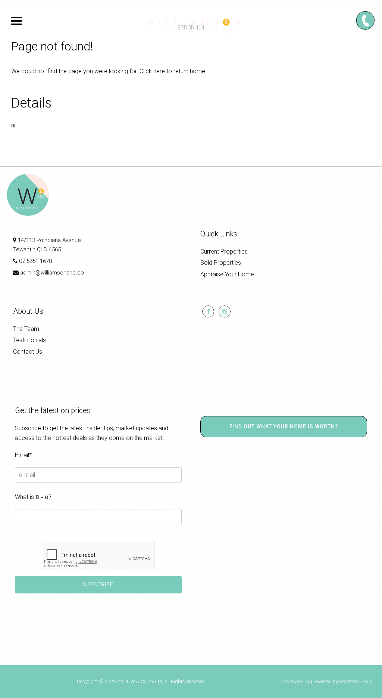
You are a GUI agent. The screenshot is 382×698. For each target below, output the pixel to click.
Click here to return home (172, 71)
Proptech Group (356, 681)
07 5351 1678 (35, 261)
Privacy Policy (295, 681)
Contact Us (27, 351)
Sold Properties (220, 262)
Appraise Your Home (227, 274)
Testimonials (29, 340)
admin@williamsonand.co (52, 272)
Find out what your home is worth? (283, 426)
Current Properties (224, 251)
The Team (26, 328)
